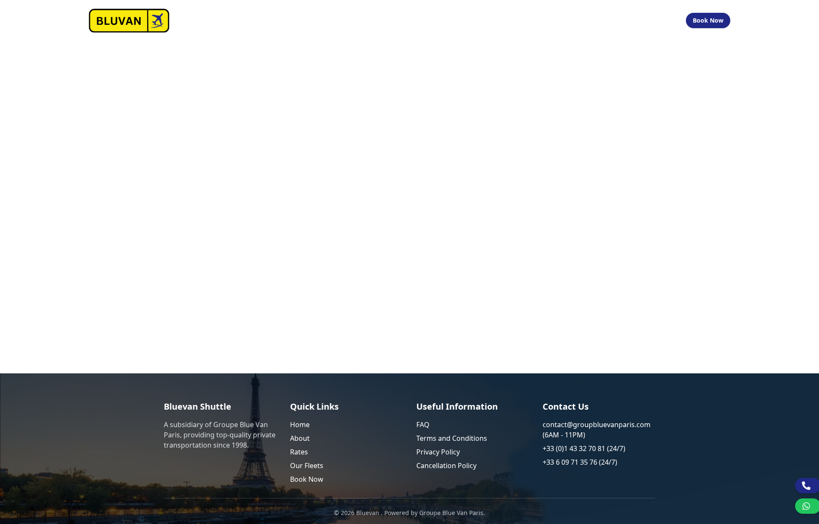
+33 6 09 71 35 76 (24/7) (580, 462)
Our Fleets (535, 20)
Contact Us (608, 20)
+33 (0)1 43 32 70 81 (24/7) (584, 448)
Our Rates (490, 20)
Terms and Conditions (451, 438)
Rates (299, 452)
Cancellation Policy (446, 465)
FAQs (571, 20)
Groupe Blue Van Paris (451, 513)
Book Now (708, 20)
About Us (448, 20)
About (300, 438)
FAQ (423, 424)
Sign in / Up (657, 20)
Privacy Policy (438, 452)
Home (413, 20)
